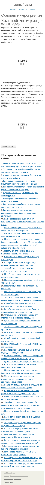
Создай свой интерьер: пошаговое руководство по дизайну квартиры (18, 304)
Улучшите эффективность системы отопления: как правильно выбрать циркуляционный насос (18, 379)
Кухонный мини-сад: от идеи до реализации (23, 361)
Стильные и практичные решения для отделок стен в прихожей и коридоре (19, 316)
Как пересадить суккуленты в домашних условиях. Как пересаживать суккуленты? (20, 441)
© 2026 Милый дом (9, 473)
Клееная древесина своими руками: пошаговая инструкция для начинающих (19, 182)
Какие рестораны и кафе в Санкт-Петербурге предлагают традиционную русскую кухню (22, 221)
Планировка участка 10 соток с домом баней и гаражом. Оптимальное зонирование (21, 371)
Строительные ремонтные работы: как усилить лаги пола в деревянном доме (20, 392)
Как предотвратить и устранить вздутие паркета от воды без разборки (20, 447)
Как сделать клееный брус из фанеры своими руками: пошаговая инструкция (22, 188)
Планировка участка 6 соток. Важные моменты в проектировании (19, 453)
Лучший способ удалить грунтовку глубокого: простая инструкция (18, 270)
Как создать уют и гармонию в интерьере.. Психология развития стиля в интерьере (21, 459)
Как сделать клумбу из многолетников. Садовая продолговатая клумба (19, 430)
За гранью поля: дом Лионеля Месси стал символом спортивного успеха (20, 171)
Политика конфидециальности (12, 479)
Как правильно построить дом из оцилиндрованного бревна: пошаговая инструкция (18, 213)
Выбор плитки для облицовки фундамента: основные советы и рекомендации (21, 386)
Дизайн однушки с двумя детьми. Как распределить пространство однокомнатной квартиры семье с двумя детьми (21, 405)
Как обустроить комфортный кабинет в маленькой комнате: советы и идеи (20, 310)
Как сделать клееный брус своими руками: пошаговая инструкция (21, 205)
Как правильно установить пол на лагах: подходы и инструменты (20, 351)
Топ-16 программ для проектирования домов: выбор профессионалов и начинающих (22, 299)
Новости (23, 9)
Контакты (6, 476)
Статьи (32, 9)
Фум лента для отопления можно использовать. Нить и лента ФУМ (17, 436)
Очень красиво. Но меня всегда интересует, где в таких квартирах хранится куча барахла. (21, 165)
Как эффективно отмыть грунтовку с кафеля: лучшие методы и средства (18, 264)
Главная (12, 9)
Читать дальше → (9, 146)
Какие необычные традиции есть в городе (21, 22)
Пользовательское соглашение (19, 476)
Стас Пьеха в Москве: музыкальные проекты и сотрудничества (18, 366)
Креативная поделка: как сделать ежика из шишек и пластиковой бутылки (21, 229)
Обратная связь (8, 482)
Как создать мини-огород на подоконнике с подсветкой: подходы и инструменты (21, 465)
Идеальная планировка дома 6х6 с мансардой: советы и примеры (18, 252)
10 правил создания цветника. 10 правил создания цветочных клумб (21, 424)
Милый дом (22, 5)
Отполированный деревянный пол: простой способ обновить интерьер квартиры (22, 357)
